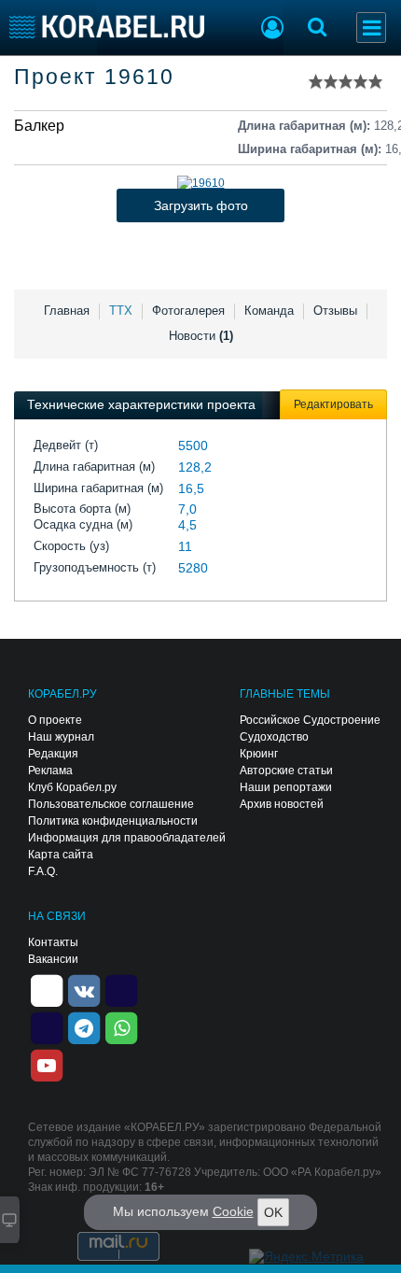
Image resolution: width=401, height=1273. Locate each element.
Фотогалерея (188, 311)
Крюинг (259, 753)
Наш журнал (61, 736)
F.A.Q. (43, 871)
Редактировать (333, 404)
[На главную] (106, 26)
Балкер (39, 126)
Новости (201, 336)
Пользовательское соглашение (111, 804)
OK (273, 1212)
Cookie (233, 1211)
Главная (67, 311)
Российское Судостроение (310, 720)
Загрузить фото (201, 205)
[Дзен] (46, 989)
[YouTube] (46, 1064)
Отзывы (335, 311)
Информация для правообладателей (127, 837)
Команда (269, 311)
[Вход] (272, 30)
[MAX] (46, 1026)
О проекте (55, 720)
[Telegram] (84, 1026)
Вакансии (53, 959)
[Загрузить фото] (201, 183)
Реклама (50, 770)
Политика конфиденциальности (113, 820)
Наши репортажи (286, 787)
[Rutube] (121, 989)
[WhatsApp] (121, 1026)
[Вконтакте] (84, 989)
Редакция (53, 753)
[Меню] (371, 27)
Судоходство (274, 736)
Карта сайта (60, 854)
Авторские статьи (286, 770)
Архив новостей (282, 804)
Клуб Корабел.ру (72, 787)
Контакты (53, 942)
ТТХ (120, 311)
